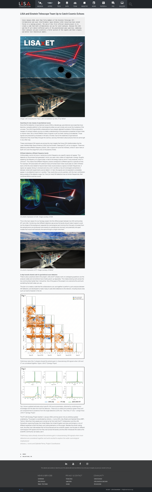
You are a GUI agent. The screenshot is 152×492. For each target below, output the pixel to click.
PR (31, 456)
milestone (26, 456)
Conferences (41, 478)
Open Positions (41, 481)
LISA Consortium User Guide (100, 481)
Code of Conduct (98, 478)
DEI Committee (97, 484)
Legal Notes (69, 481)
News (24, 454)
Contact (68, 484)
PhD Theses (45, 484)
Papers (39, 484)
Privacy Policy (69, 478)
